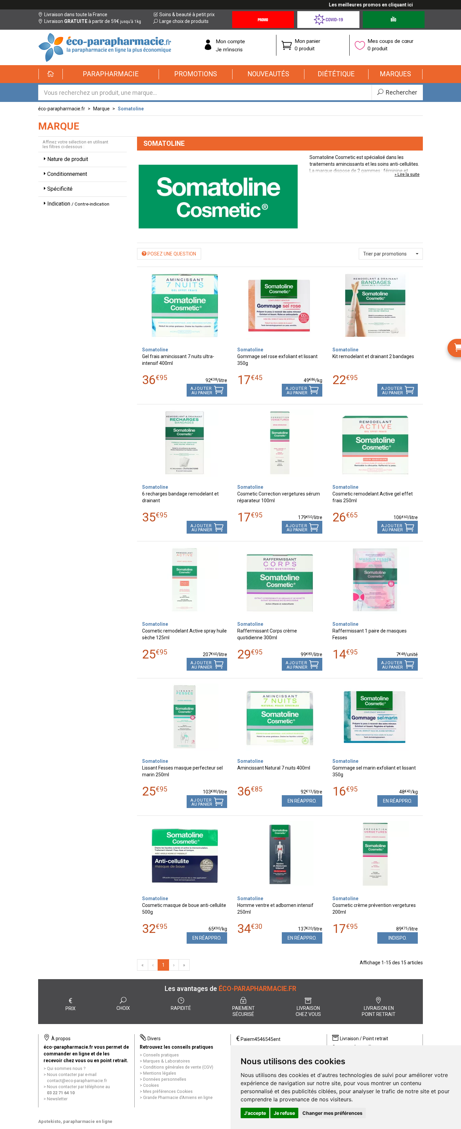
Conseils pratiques (161, 1054)
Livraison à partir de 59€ (92, 21)
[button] (111, 74)
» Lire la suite (407, 174)
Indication (78, 203)
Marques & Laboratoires (166, 1061)
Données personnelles (164, 1079)
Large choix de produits (184, 21)
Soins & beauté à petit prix (187, 14)
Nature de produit (67, 159)
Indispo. (397, 938)
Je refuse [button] (284, 1113)
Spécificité (60, 189)
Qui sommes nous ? (66, 1068)
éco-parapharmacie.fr (61, 108)
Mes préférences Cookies (168, 1091)
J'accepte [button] (255, 1113)
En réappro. (302, 801)
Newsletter (57, 1098)
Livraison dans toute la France (75, 14)
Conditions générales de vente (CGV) (178, 1067)
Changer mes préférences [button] (332, 1113)
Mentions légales (159, 1073)
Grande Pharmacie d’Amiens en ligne (178, 1097)
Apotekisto (75, 1121)
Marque (101, 108)
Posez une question (171, 254)
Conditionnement (67, 174)
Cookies (151, 1085)
